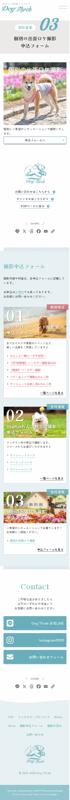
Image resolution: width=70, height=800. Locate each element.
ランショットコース (22, 455)
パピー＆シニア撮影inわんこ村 (29, 377)
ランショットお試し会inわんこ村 (30, 384)
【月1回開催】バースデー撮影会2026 (33, 363)
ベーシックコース (21, 462)
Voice (11, 726)
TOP (11, 717)
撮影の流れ (54, 726)
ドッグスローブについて (34, 717)
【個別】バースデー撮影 (25, 370)
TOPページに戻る (32, 206)
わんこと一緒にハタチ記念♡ (28, 356)
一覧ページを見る (51, 393)
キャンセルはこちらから (32, 199)
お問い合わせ (35, 734)
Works (58, 717)
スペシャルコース (21, 469)
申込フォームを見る (50, 549)
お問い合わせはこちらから (32, 192)
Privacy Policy (19, 794)
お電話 (19, 292)
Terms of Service (42, 794)
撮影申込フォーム (31, 726)
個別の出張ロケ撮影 (22, 540)
